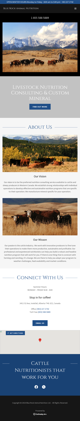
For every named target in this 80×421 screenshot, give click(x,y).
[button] (75, 8)
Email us (40, 323)
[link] (21, 8)
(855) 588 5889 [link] (44, 312)
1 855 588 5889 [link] (40, 18)
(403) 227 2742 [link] (42, 309)
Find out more (40, 107)
